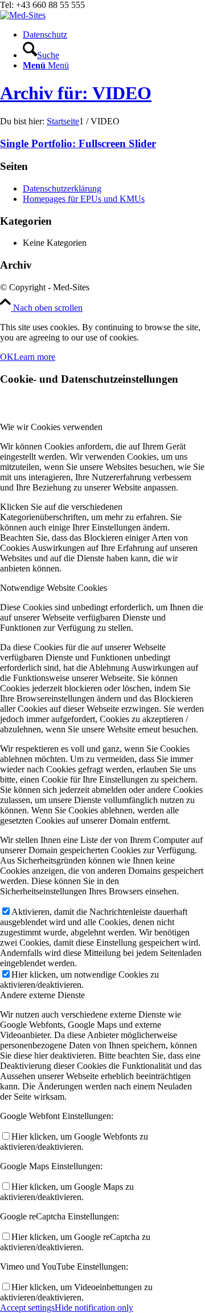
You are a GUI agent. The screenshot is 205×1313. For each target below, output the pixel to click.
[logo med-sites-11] (23, 15)
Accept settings (27, 1307)
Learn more (34, 357)
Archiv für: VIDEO (75, 93)
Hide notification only (94, 1307)
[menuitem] (114, 35)
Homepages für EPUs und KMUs (84, 199)
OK (7, 357)
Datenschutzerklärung (62, 188)
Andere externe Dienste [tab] (42, 995)
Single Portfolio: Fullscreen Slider (78, 143)
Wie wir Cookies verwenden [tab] (51, 427)
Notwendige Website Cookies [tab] (53, 588)
